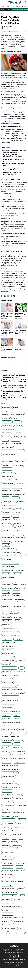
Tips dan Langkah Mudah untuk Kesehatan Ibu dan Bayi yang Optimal (13, 155)
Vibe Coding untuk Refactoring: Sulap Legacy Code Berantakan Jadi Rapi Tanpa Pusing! (14, 397)
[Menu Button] (2, 2)
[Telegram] (8, 296)
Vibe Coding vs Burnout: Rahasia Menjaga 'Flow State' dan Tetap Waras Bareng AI (14, 386)
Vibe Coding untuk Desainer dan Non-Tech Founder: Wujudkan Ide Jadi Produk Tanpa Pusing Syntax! (14, 381)
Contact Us (11, 959)
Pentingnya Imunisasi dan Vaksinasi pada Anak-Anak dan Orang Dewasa (7, 349)
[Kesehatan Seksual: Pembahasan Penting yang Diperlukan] (7, 325)
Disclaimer (22, 959)
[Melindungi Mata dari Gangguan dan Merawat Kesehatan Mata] (7, 307)
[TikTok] (14, 956)
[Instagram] (9, 956)
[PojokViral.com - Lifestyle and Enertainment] (14, 2)
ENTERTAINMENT (16, 6)
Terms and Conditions (10, 962)
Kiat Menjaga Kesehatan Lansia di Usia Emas (13, 164)
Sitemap (17, 959)
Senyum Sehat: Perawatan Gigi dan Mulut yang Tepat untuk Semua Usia (14, 151)
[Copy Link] (13, 296)
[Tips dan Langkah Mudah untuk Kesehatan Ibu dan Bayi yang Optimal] (21, 342)
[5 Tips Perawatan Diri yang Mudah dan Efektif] (21, 325)
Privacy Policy (19, 962)
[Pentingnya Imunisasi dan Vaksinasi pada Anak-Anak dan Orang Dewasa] (7, 342)
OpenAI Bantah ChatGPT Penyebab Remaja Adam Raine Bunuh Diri (20, 315)
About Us (5, 959)
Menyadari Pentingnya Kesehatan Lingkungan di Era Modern (12, 169)
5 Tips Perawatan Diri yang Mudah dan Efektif (13, 160)
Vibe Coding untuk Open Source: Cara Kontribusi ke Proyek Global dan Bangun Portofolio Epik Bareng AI (14, 375)
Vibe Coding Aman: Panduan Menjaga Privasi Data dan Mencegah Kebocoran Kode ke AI (13, 391)
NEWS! (2, 6)
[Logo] (14, 946)
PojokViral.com (20, 965)
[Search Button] (25, 2)
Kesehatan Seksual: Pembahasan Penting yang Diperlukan (12, 173)
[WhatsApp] (11, 296)
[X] (5, 296)
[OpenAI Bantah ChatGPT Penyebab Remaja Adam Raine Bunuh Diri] (21, 307)
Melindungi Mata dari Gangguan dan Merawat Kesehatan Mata (7, 315)
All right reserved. (12, 965)
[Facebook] (2, 296)
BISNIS (8, 6)
